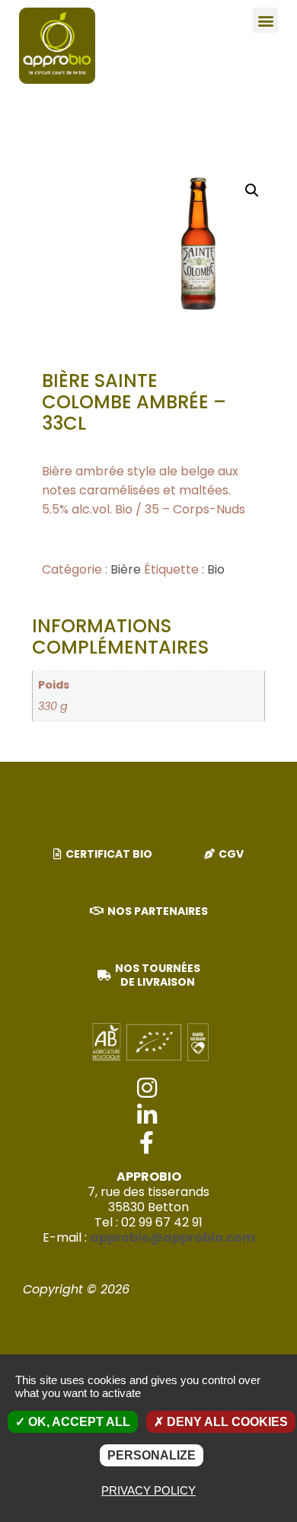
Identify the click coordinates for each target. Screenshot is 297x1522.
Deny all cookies (226, 1421)
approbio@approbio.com (172, 1237)
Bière (125, 569)
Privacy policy (148, 1490)
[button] (265, 20)
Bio (216, 569)
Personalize (151, 1455)
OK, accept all (77, 1421)
